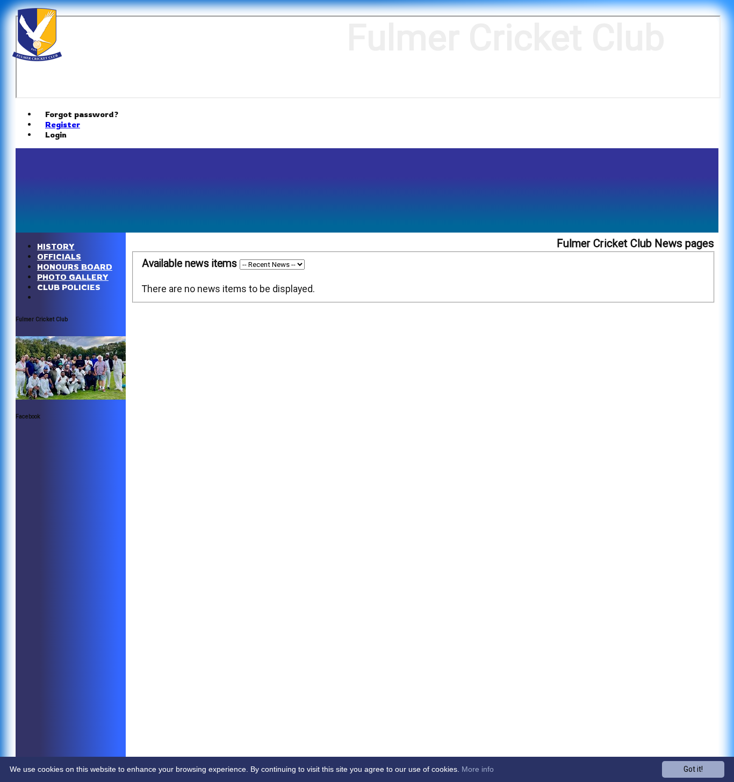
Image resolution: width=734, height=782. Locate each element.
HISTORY (56, 246)
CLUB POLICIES (68, 287)
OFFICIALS (59, 256)
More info (478, 769)
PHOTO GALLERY (73, 277)
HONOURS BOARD (74, 267)
